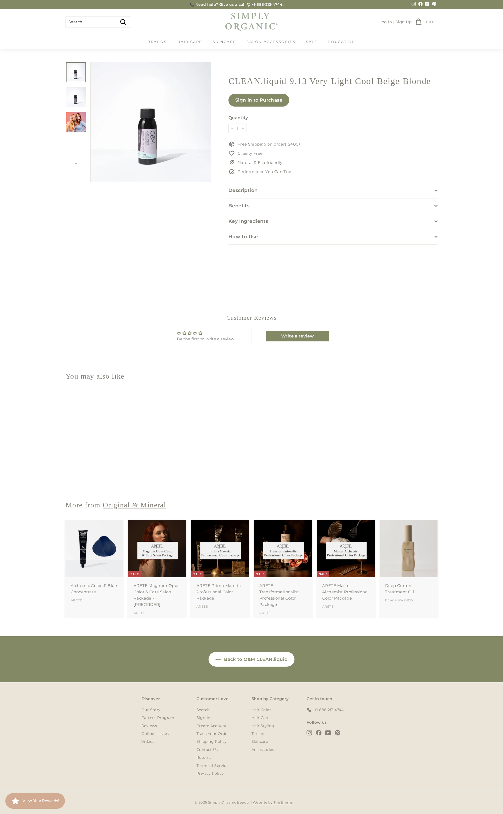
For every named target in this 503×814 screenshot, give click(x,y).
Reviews (149, 725)
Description (243, 190)
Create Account (211, 725)
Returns (204, 757)
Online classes (155, 733)
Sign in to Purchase (258, 100)
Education (342, 42)
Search (203, 709)
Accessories (263, 749)
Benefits (239, 206)
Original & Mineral (134, 505)
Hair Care (189, 42)
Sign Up (404, 21)
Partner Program (157, 717)
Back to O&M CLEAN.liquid (255, 659)
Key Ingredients (248, 221)
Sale (312, 42)
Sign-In (203, 717)
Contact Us (207, 749)
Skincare (224, 42)
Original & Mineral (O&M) (91, 478)
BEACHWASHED (399, 600)
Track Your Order (212, 733)
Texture (259, 733)
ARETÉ (76, 600)
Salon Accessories (271, 42)
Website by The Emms (273, 802)
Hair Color (261, 709)
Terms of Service (212, 765)
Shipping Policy (211, 741)
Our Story (150, 709)
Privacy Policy (210, 773)
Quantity (238, 117)
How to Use (243, 237)
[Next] (75, 162)
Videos (147, 741)
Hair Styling (263, 725)
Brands (157, 42)
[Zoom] (151, 122)
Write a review (297, 336)
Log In (385, 21)
